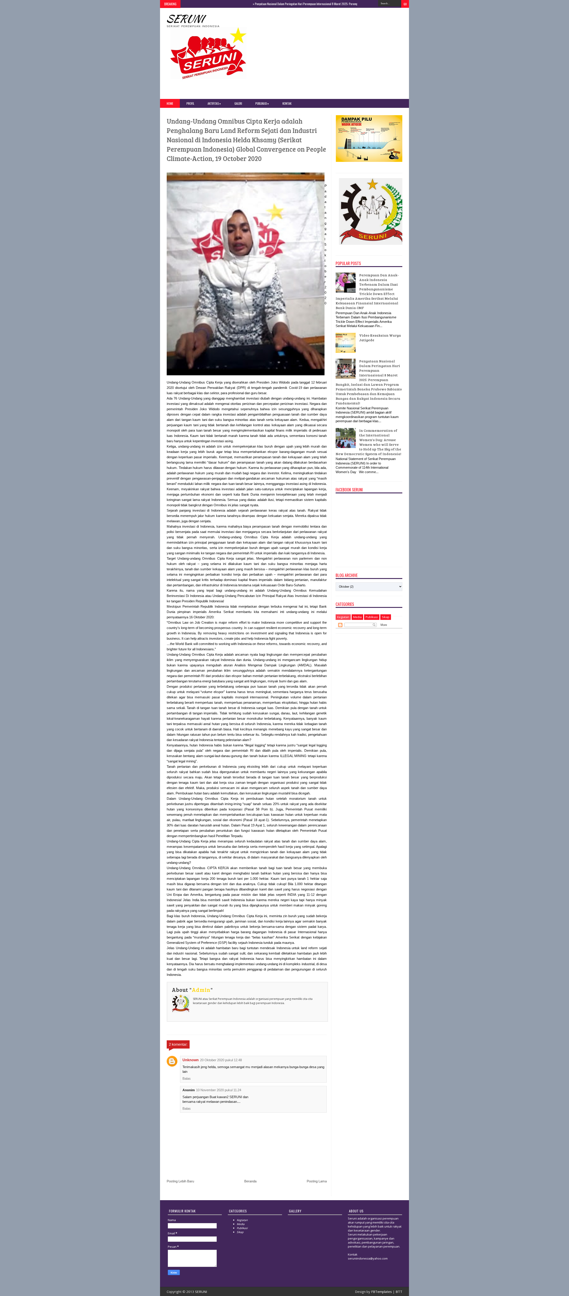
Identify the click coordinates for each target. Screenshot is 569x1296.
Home (170, 103)
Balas (186, 1078)
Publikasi (262, 103)
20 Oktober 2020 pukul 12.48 (221, 1060)
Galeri (238, 103)
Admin (201, 989)
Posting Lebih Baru (180, 1181)
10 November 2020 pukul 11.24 (218, 1090)
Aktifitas (214, 103)
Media (357, 617)
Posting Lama (317, 1181)
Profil (190, 103)
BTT (399, 1291)
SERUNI (184, 18)
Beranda (250, 1181)
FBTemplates (381, 1291)
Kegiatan (343, 617)
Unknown (190, 1060)
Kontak (286, 103)
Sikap (385, 617)
